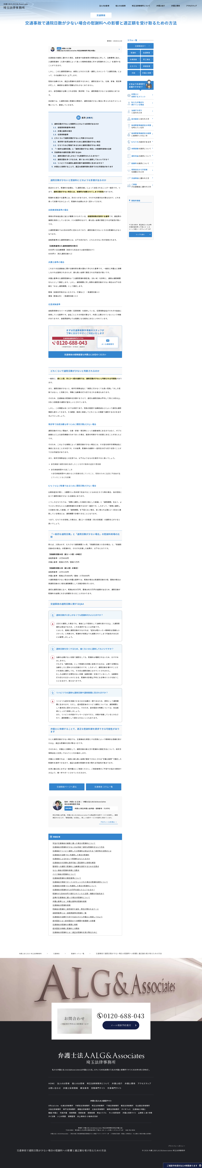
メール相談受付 (107, 344)
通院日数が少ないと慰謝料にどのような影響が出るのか (75, 124)
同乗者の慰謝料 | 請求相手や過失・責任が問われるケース (76, 909)
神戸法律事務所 (69, 1109)
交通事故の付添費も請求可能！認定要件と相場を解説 (74, 862)
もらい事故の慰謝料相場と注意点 (66, 870)
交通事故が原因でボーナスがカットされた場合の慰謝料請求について (80, 882)
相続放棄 (82, 1112)
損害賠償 (146, 66)
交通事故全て (140, 46)
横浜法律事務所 (127, 1105)
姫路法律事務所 (84, 1109)
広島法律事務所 (98, 1109)
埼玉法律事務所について (98, 1083)
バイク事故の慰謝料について (64, 874)
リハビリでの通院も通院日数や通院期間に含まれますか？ (78, 163)
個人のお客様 (78, 1083)
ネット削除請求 (114, 1112)
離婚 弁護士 (53, 1112)
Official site (53, 1105)
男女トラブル (102, 1112)
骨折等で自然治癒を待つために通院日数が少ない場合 (76, 141)
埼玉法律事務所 (98, 1105)
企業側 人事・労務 (145, 1112)
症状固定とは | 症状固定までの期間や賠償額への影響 (74, 920)
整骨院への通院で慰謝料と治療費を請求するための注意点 (76, 866)
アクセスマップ (144, 1083)
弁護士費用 (130, 1083)
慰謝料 (133, 52)
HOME (51, 1083)
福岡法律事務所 (113, 1109)
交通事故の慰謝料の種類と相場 (65, 924)
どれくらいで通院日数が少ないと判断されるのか (73, 138)
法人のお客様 (63, 1083)
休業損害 (133, 59)
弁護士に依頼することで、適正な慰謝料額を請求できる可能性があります (82, 166)
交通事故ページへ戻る (67, 786)
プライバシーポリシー (176, 1146)
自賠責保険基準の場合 (64, 127)
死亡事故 (146, 59)
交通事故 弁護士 (139, 1109)
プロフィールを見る (107, 822)
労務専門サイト (98, 1088)
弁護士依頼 (146, 73)
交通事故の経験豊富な (85, 354)
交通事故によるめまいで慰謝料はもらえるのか (71, 858)
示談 (133, 73)
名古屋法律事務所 (143, 1105)
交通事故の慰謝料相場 (61, 905)
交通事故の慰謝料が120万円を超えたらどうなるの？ (74, 889)
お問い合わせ (54, 1088)
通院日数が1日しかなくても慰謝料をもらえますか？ (76, 156)
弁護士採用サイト (129, 1112)
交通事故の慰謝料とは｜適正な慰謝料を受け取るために (75, 932)
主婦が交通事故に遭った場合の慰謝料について (71, 897)
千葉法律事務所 (112, 1105)
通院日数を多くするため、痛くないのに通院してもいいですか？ (81, 159)
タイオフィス (126, 1109)
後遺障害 (146, 52)
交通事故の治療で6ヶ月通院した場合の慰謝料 (71, 855)
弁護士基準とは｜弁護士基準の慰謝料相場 (69, 901)
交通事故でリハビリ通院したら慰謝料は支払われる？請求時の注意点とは (82, 851)
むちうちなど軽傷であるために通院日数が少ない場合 (76, 145)
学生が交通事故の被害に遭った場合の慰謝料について (74, 843)
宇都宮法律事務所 (82, 1105)
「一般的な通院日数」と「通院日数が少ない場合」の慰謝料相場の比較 (81, 149)
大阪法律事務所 (54, 1109)
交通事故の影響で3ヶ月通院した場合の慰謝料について (74, 885)
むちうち (133, 66)
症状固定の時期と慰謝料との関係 (66, 928)
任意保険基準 (60, 134)
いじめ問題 (61, 1116)
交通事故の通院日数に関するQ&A (66, 152)
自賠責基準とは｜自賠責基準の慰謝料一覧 (69, 913)
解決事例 (84, 1088)
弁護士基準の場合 (62, 131)
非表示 (89, 117)
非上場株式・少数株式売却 (87, 1116)
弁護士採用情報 (70, 1088)
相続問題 (72, 1112)
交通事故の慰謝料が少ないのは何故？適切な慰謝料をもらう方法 (78, 847)
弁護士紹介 (117, 1083)
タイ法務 (51, 1116)
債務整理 (71, 1116)
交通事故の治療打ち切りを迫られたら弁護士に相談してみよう (78, 917)
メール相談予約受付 (121, 1025)
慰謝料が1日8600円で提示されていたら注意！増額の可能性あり (78, 893)
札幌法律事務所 (67, 1105)
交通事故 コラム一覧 (103, 786)
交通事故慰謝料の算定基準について (67, 878)
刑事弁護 (63, 1112)
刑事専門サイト (115, 1088)
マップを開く (140, 234)
